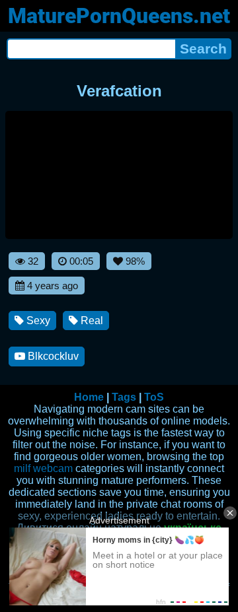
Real (90, 320)
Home (89, 397)
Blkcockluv (52, 356)
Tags (124, 397)
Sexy (37, 320)
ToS (154, 397)
